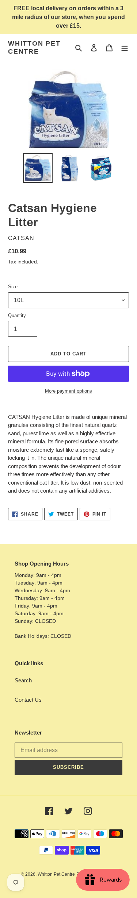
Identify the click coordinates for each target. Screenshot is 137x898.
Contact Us (28, 700)
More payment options (68, 391)
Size (13, 286)
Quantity (17, 315)
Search (23, 680)
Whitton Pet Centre (34, 47)
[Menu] (124, 47)
